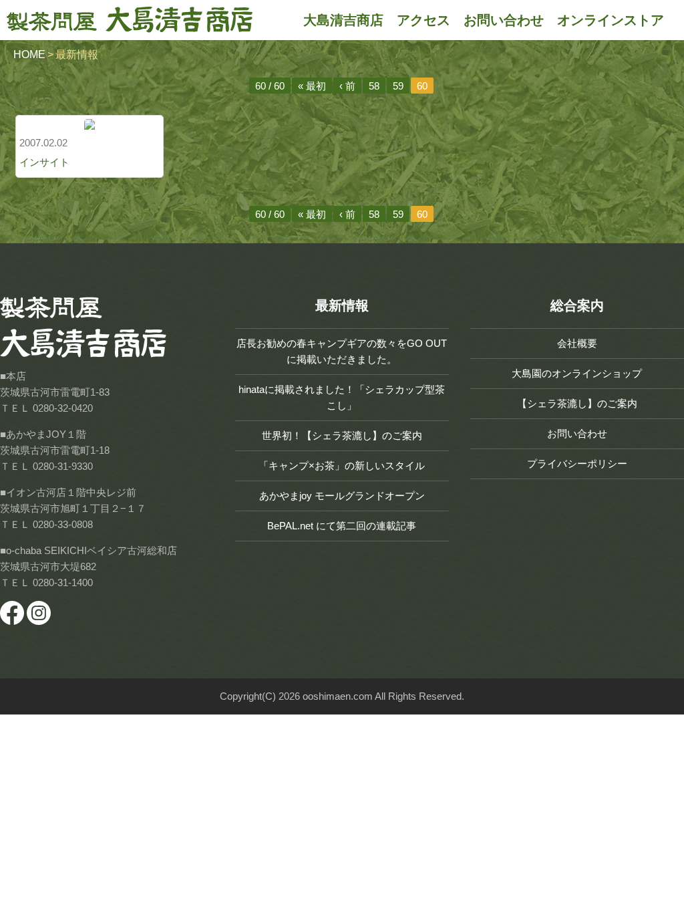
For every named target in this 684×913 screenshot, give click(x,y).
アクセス (423, 20)
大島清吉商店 (343, 20)
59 (398, 86)
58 (374, 86)
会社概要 (577, 343)
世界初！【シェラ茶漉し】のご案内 (342, 435)
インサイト (44, 162)
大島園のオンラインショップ (577, 373)
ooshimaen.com (338, 696)
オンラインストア (610, 20)
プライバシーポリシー (577, 463)
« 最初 (312, 86)
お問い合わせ (504, 20)
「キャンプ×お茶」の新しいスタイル (342, 465)
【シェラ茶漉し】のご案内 (577, 403)
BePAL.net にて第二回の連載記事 (341, 525)
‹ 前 (347, 86)
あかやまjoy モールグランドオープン (342, 495)
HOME (29, 54)
